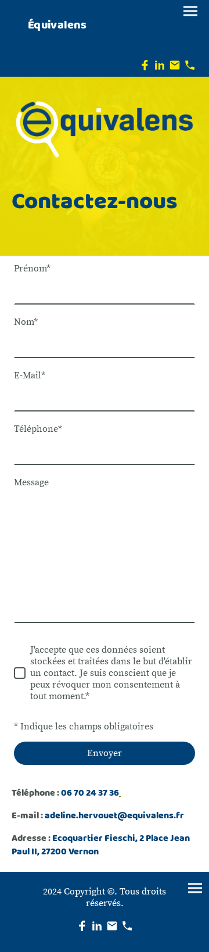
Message (31, 482)
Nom (26, 322)
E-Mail (29, 375)
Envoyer (104, 753)
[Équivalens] (57, 43)
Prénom (32, 268)
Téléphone (38, 429)
